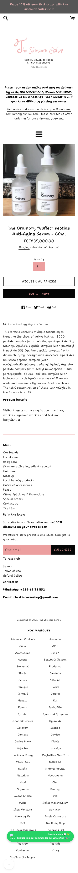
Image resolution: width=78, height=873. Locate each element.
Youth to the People (22, 857)
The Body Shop (55, 823)
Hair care (9, 471)
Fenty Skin (55, 707)
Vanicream (23, 850)
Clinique (23, 687)
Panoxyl (55, 789)
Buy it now (39, 294)
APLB (55, 646)
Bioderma (55, 666)
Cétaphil (55, 680)
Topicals (55, 843)
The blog (9, 508)
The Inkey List (55, 830)
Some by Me (23, 816)
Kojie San (22, 748)
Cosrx (55, 687)
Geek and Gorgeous (55, 714)
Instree (55, 727)
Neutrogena (55, 775)
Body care (10, 462)
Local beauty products (18, 480)
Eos (55, 700)
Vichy (55, 850)
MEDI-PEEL (23, 762)
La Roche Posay (23, 755)
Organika (23, 789)
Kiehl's (55, 741)
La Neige (55, 748)
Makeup (8, 476)
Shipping (24, 247)
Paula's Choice (23, 796)
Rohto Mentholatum (55, 802)
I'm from (22, 727)
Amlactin (55, 639)
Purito (22, 802)
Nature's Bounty (55, 768)
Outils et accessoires (17, 485)
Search (7, 566)
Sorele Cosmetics (55, 816)
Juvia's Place (23, 741)
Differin (55, 693)
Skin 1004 (55, 809)
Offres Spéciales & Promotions (24, 494)
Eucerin (22, 707)
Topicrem (22, 843)
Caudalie (55, 673)
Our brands (11, 452)
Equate (22, 700)
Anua (22, 646)
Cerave (23, 680)
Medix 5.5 (55, 762)
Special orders (13, 499)
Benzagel (23, 666)
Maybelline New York (55, 755)
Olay (55, 782)
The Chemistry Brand (22, 830)
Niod (23, 782)
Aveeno (22, 659)
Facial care (10, 457)
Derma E (22, 693)
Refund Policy (12, 575)
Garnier (23, 714)
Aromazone (22, 653)
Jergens (23, 734)
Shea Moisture (23, 809)
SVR (22, 823)
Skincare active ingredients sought (27, 466)
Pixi (55, 796)
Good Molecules (22, 721)
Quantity (39, 259)
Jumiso (55, 734)
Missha (22, 768)
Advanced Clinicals (23, 639)
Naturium (23, 775)
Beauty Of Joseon (55, 659)
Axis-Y (55, 653)
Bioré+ (23, 673)
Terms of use (12, 571)
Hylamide (55, 721)
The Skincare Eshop (50, 619)
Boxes (7, 489)
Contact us (10, 503)
